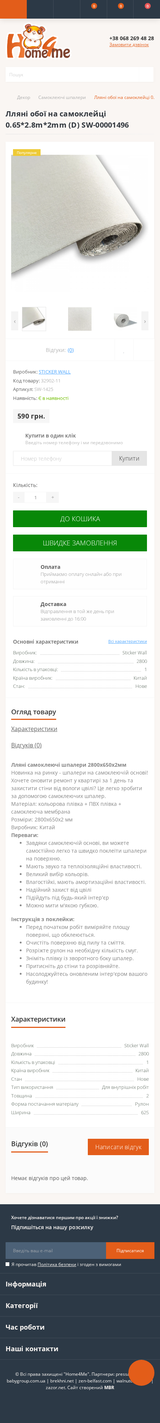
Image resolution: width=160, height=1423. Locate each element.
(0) (71, 349)
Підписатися (130, 1250)
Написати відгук (118, 1147)
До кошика (80, 518)
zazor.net (55, 1387)
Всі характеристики (127, 641)
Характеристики (34, 729)
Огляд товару (33, 711)
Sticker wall (55, 371)
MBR (109, 1387)
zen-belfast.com (95, 1381)
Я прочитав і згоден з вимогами (66, 1264)
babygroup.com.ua (26, 1381)
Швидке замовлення (80, 542)
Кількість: (25, 484)
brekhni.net (62, 1381)
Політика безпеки (57, 1264)
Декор (23, 97)
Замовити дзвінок (129, 44)
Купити (129, 458)
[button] (66, 9)
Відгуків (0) (26, 745)
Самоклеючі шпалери (62, 97)
